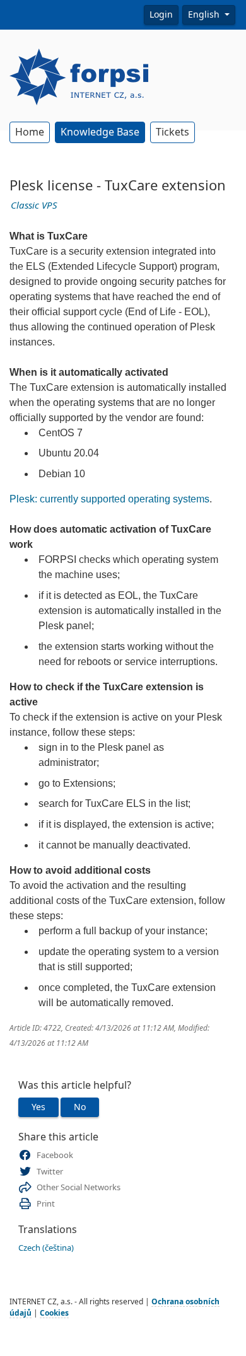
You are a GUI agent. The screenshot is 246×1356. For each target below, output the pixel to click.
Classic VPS (34, 205)
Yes (38, 1107)
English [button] (205, 14)
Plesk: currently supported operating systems (109, 499)
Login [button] (161, 14)
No (80, 1107)
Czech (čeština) (46, 1248)
